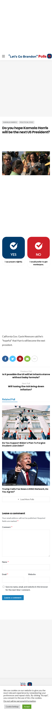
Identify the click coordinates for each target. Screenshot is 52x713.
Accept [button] (27, 707)
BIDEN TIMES (8, 438)
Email (5, 574)
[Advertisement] (26, 88)
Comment (7, 527)
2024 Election (9, 484)
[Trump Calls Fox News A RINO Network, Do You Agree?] (26, 468)
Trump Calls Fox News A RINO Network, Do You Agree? (25, 490)
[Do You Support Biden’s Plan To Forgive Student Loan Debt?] (26, 422)
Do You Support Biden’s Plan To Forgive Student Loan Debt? (23, 444)
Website (32, 574)
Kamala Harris (10, 122)
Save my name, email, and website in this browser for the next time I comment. (27, 588)
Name (5, 562)
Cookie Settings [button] (12, 707)
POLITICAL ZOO (26, 122)
